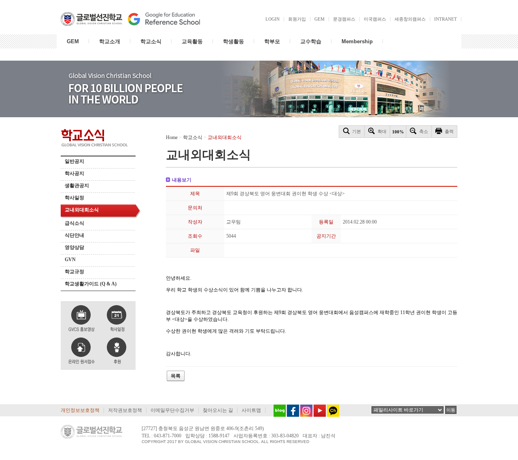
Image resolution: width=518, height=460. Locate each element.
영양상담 (74, 247)
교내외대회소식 (82, 210)
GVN (70, 259)
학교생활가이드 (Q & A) (91, 284)
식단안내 (74, 235)
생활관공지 (77, 185)
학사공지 (74, 173)
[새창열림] (278, 410)
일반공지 (74, 161)
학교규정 (74, 271)
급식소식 (74, 223)
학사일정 (74, 197)
